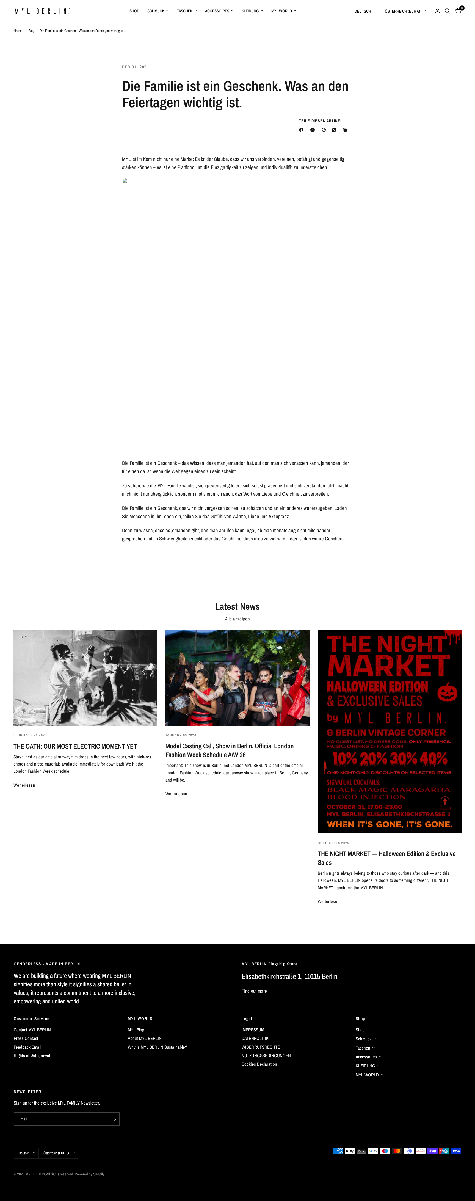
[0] (457, 11)
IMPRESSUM (253, 1030)
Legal (247, 1019)
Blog (31, 30)
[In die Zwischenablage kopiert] (346, 129)
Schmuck (155, 11)
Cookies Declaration (259, 1064)
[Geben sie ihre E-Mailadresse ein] (114, 1119)
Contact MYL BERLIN (32, 1030)
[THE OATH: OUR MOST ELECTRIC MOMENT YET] (85, 678)
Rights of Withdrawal (32, 1056)
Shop (360, 1019)
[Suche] (447, 11)
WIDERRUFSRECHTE (261, 1047)
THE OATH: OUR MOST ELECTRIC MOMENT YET (75, 746)
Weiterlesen (24, 785)
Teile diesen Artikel (321, 121)
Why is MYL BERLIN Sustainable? (157, 1047)
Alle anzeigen (237, 619)
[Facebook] (302, 129)
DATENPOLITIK (255, 1038)
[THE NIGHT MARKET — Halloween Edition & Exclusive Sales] (390, 731)
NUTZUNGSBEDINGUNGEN (266, 1056)
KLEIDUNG (250, 11)
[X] (313, 129)
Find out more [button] (254, 991)
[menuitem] (134, 11)
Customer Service (32, 1019)
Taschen (185, 11)
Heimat (18, 30)
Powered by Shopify (89, 1174)
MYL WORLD (140, 1019)
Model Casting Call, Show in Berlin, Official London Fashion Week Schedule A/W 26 (229, 750)
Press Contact (26, 1038)
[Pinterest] (325, 129)
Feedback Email (27, 1047)
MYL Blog (136, 1030)
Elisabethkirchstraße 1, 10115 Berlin (289, 976)
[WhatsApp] (335, 129)
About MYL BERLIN (145, 1038)
